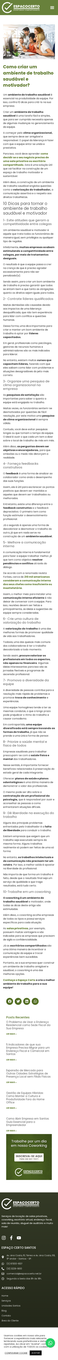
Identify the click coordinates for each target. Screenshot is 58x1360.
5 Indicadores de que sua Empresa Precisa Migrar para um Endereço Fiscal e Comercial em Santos (28, 1049)
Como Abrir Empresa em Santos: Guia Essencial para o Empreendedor (27, 1122)
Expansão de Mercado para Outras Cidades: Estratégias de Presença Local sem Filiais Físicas (28, 1074)
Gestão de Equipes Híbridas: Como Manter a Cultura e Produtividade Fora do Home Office (25, 1097)
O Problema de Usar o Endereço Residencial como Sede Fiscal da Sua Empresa (28, 1025)
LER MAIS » (11, 1034)
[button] (52, 7)
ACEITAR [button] (36, 1352)
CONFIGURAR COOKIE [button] (16, 1353)
